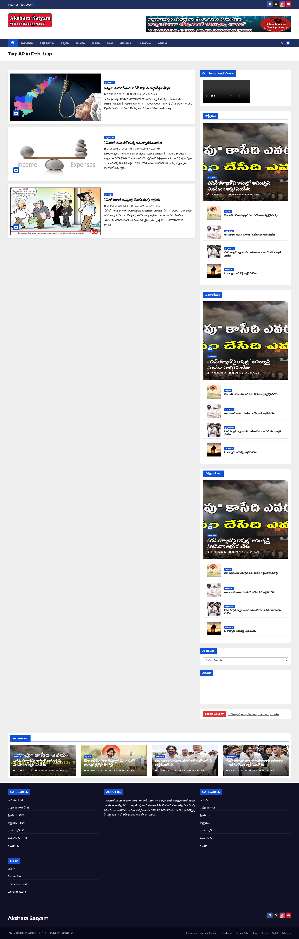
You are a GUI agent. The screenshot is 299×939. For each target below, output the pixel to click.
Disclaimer (226, 933)
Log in (11, 868)
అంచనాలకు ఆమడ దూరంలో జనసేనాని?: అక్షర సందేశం (249, 234)
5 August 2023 (116, 94)
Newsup (53, 933)
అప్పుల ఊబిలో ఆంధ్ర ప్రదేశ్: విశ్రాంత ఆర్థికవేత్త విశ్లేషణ (137, 88)
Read (255, 933)
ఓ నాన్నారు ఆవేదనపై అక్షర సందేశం (240, 273)
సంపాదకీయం (27, 42)
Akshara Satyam (28, 30)
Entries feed (15, 876)
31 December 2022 (117, 149)
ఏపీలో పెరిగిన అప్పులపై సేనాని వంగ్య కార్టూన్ (132, 200)
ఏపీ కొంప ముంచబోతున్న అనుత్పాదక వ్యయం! (133, 143)
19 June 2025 (94, 770)
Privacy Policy (242, 933)
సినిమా (110, 42)
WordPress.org (17, 891)
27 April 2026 (218, 194)
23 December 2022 (118, 206)
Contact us (191, 933)
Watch (275, 933)
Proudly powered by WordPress (23, 933)
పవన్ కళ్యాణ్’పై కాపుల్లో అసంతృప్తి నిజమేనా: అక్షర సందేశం (238, 186)
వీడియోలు (162, 42)
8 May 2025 (235, 770)
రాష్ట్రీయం (65, 42)
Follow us (286, 933)
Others (264, 933)
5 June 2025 (165, 770)
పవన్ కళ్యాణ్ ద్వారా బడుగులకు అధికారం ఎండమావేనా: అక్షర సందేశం (254, 762)
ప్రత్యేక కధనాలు (47, 42)
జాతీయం (96, 42)
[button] (282, 42)
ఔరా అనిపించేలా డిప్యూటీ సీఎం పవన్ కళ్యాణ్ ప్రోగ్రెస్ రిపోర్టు (251, 215)
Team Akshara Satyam (143, 94)
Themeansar (66, 933)
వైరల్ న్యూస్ (125, 42)
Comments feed (17, 884)
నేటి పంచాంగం (144, 42)
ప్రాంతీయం (80, 42)
